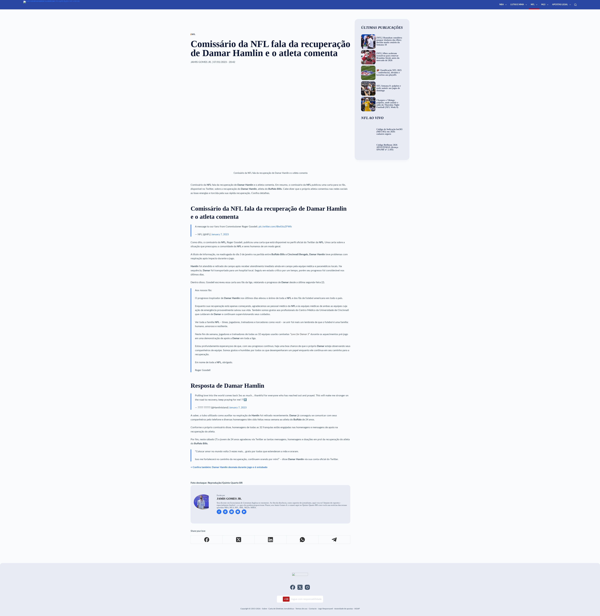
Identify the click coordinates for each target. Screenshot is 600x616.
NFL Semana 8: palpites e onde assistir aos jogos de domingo (388, 88)
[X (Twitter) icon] (231, 511)
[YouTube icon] (244, 511)
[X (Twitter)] (239, 540)
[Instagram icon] (237, 511)
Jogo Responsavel (325, 609)
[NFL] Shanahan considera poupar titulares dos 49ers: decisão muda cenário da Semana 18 (389, 41)
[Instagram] (307, 587)
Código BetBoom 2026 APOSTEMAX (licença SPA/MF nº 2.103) (387, 147)
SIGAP (357, 609)
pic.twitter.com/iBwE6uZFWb (275, 226)
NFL (533, 5)
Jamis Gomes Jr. (229, 498)
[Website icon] (225, 511)
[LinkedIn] (270, 540)
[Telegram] (334, 540)
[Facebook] (207, 540)
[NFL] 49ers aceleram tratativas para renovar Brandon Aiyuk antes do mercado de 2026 (387, 57)
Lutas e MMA (517, 5)
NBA (501, 5)
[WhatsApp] (302, 540)
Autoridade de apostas (343, 609)
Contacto (313, 609)
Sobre (264, 609)
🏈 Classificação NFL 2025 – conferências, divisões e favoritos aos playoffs (389, 72)
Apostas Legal (560, 5)
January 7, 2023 (220, 234)
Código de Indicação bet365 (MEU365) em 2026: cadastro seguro (389, 131)
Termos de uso (301, 609)
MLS (543, 5)
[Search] (575, 5)
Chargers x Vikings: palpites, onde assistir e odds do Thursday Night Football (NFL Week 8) (387, 103)
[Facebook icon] (219, 511)
